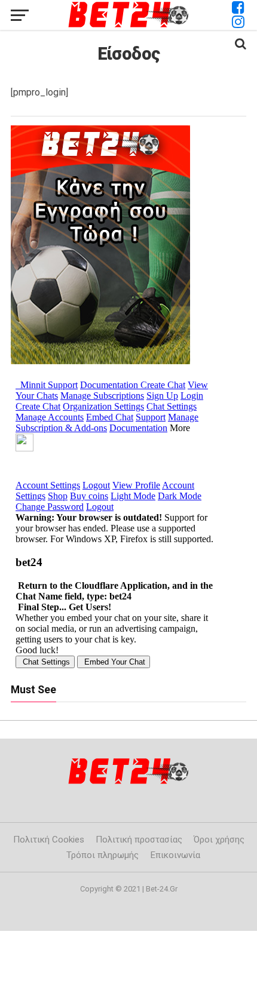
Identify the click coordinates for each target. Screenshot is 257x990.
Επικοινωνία (175, 855)
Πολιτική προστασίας (139, 839)
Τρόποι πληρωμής (102, 855)
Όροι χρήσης (219, 839)
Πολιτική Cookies (48, 839)
